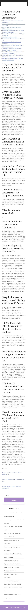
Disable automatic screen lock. (9, 37)
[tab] (8, 5)
